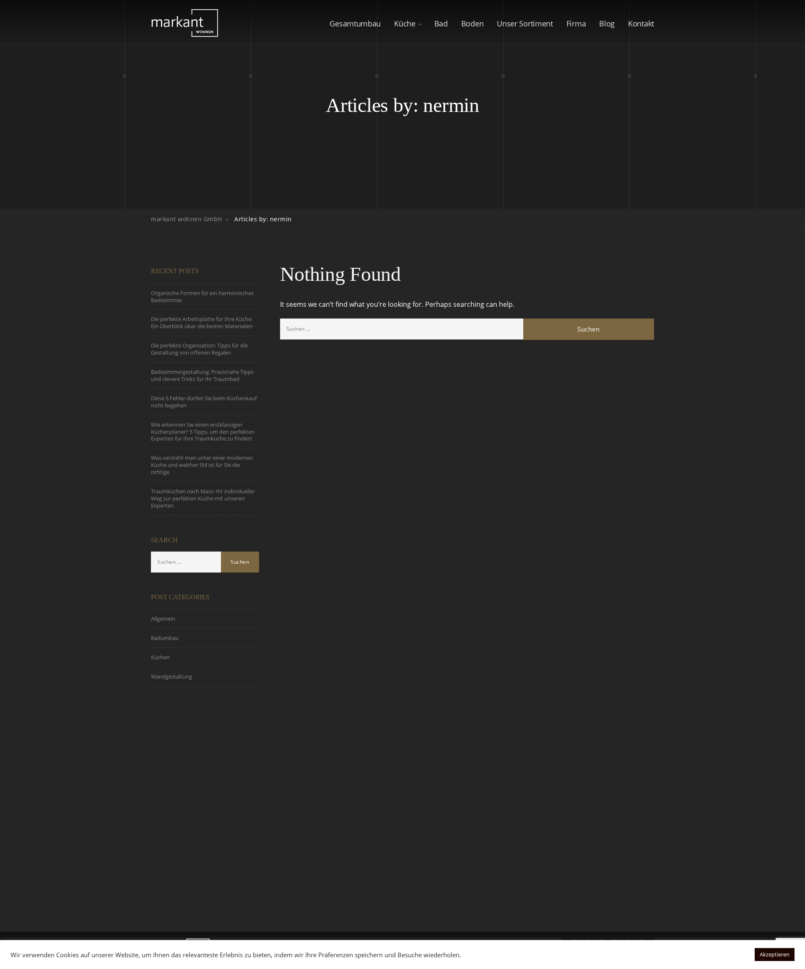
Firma (576, 23)
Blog (607, 23)
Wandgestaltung (171, 676)
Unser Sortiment (525, 23)
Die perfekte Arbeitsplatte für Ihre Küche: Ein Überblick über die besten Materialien (202, 322)
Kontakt (641, 23)
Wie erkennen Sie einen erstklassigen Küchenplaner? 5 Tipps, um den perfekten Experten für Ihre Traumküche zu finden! (202, 432)
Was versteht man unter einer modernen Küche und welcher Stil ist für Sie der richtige (202, 465)
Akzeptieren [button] (774, 954)
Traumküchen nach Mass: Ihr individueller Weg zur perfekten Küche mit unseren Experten (203, 498)
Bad (441, 23)
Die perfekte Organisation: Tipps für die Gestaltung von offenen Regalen (199, 349)
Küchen (160, 657)
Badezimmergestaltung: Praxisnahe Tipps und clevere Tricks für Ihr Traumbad (202, 375)
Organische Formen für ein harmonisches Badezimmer (202, 296)
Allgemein (163, 618)
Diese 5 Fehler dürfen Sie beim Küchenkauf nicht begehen (204, 401)
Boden (472, 23)
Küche (404, 23)
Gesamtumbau (355, 23)
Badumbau (165, 638)
